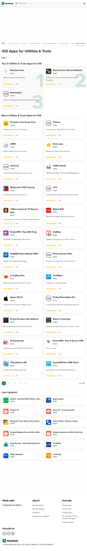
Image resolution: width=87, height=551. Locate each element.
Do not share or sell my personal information (70, 517)
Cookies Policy (67, 513)
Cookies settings (67, 522)
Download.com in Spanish (40, 516)
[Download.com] (7, 3)
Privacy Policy (66, 505)
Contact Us (36, 513)
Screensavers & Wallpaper (49, 43)
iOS (3, 43)
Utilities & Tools (79, 43)
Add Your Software (38, 509)
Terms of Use (66, 509)
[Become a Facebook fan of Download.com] (4, 533)
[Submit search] (16, 3)
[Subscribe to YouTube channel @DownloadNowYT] (12, 533)
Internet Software (13, 43)
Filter (4, 58)
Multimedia (23, 43)
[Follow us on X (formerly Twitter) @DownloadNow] (8, 533)
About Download (37, 505)
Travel (72, 43)
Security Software (64, 43)
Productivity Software (34, 43)
